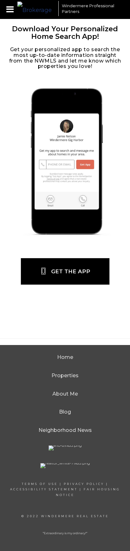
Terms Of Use (40, 484)
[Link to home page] (36, 8)
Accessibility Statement (44, 489)
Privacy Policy (84, 484)
